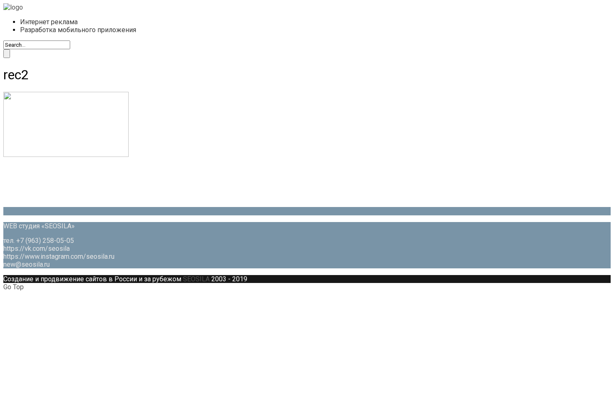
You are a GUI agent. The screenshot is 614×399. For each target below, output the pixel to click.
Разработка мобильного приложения (78, 30)
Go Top (13, 287)
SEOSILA (196, 279)
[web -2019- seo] (13, 7)
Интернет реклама (49, 22)
